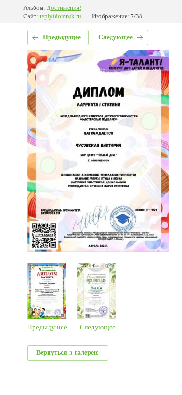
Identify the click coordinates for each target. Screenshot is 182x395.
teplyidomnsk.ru (60, 16)
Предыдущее (62, 37)
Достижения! (64, 7)
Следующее (115, 37)
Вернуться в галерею (67, 352)
